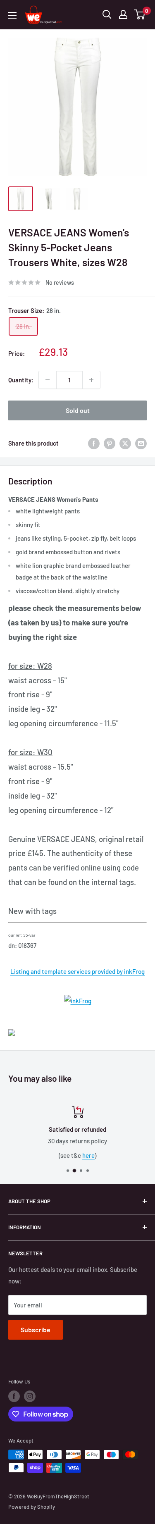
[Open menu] (12, 15)
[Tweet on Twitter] (125, 443)
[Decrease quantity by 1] (47, 380)
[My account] (123, 14)
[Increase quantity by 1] (91, 380)
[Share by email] (141, 443)
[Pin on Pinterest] (109, 443)
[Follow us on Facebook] (14, 1396)
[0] (140, 14)
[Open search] (107, 14)
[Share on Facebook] (94, 443)
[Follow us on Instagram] (30, 1396)
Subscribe (35, 1329)
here (88, 1155)
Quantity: (20, 380)
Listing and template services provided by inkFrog (77, 971)
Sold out (78, 410)
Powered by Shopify (31, 1506)
